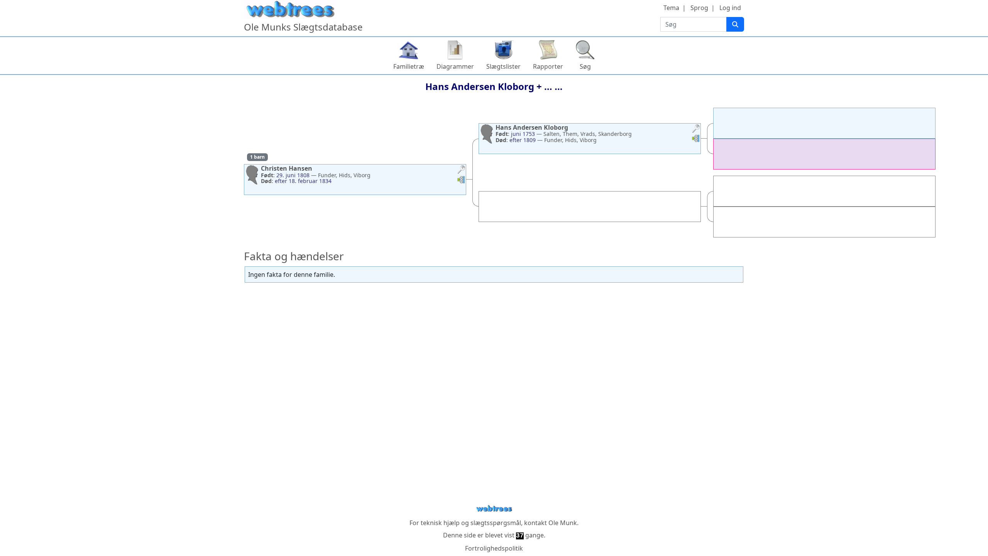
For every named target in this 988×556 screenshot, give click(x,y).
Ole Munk (562, 523)
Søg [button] (585, 66)
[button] (461, 170)
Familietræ (408, 66)
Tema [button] (671, 7)
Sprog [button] (699, 7)
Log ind (730, 7)
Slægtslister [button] (503, 66)
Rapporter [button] (548, 66)
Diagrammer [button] (455, 66)
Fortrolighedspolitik (494, 548)
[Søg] (735, 24)
